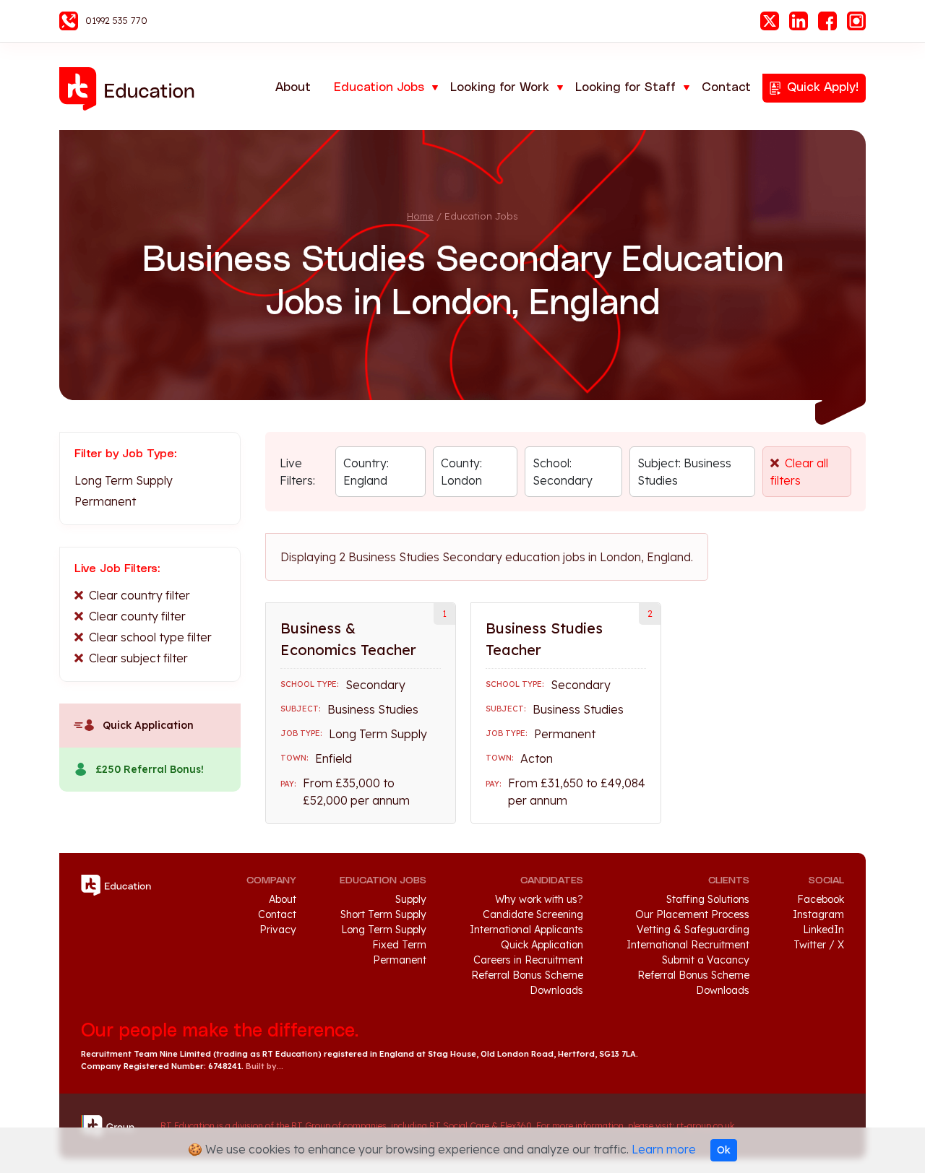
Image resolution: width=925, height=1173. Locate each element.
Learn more (664, 1149)
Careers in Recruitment (528, 959)
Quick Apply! (823, 87)
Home (420, 216)
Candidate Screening (533, 914)
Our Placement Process (692, 914)
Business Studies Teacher (544, 639)
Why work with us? (539, 899)
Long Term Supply (123, 480)
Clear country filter (139, 595)
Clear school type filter (150, 637)
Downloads (556, 990)
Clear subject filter (138, 658)
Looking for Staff (625, 87)
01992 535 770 (116, 20)
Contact (726, 87)
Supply (410, 899)
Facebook (827, 21)
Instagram (856, 21)
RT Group (113, 1126)
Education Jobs (379, 87)
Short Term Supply (383, 914)
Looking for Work (499, 87)
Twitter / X (818, 944)
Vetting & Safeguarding (693, 929)
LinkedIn (798, 21)
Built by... (264, 1066)
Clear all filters (799, 472)
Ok (724, 1149)
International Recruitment (688, 944)
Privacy (277, 929)
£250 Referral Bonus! (149, 769)
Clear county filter (137, 616)
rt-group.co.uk (705, 1125)
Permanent (105, 501)
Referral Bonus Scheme (527, 975)
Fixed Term (399, 944)
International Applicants (526, 929)
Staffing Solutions (707, 899)
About (293, 87)
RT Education (131, 89)
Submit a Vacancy (705, 959)
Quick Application (148, 725)
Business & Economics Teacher (348, 639)
